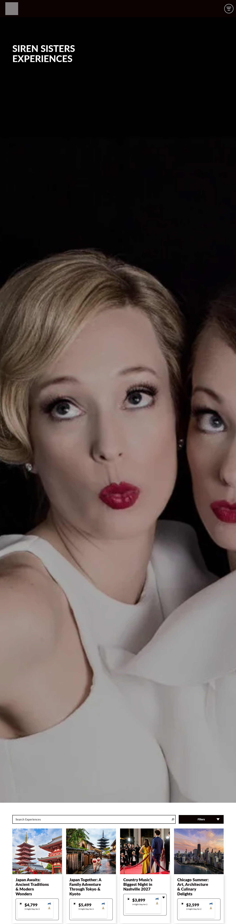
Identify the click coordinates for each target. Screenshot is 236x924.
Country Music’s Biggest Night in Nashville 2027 (137, 884)
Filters (201, 819)
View (37, 867)
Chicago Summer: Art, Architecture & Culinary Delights (193, 886)
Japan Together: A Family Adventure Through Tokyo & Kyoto (85, 886)
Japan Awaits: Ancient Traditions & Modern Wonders (32, 886)
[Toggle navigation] (228, 8)
